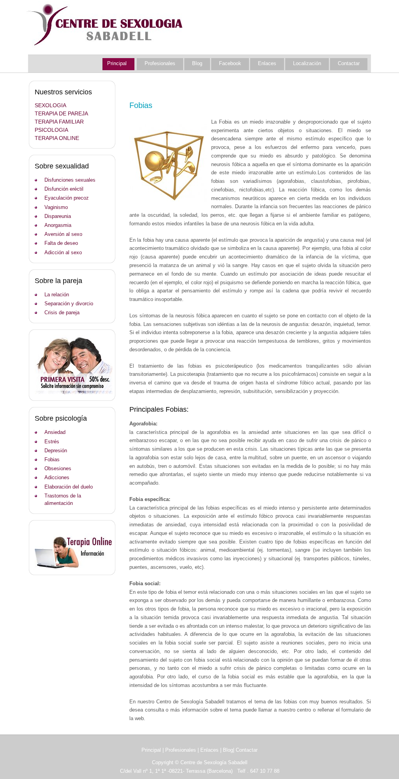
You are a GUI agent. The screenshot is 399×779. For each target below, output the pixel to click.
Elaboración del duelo (68, 487)
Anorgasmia (57, 225)
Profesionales (160, 63)
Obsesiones (57, 468)
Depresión (55, 450)
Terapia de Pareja (61, 113)
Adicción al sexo (63, 252)
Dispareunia (57, 216)
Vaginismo (56, 207)
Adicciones (56, 477)
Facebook (230, 63)
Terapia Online (57, 138)
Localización (307, 63)
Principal (117, 63)
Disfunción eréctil (63, 189)
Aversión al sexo (63, 234)
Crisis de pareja (61, 312)
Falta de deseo (61, 243)
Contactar (349, 63)
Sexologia (50, 105)
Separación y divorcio (68, 303)
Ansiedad (54, 432)
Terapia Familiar (59, 122)
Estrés (51, 441)
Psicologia (51, 130)
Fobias (52, 459)
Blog (197, 63)
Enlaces (267, 63)
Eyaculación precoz (66, 198)
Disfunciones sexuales (69, 180)
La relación (56, 294)
